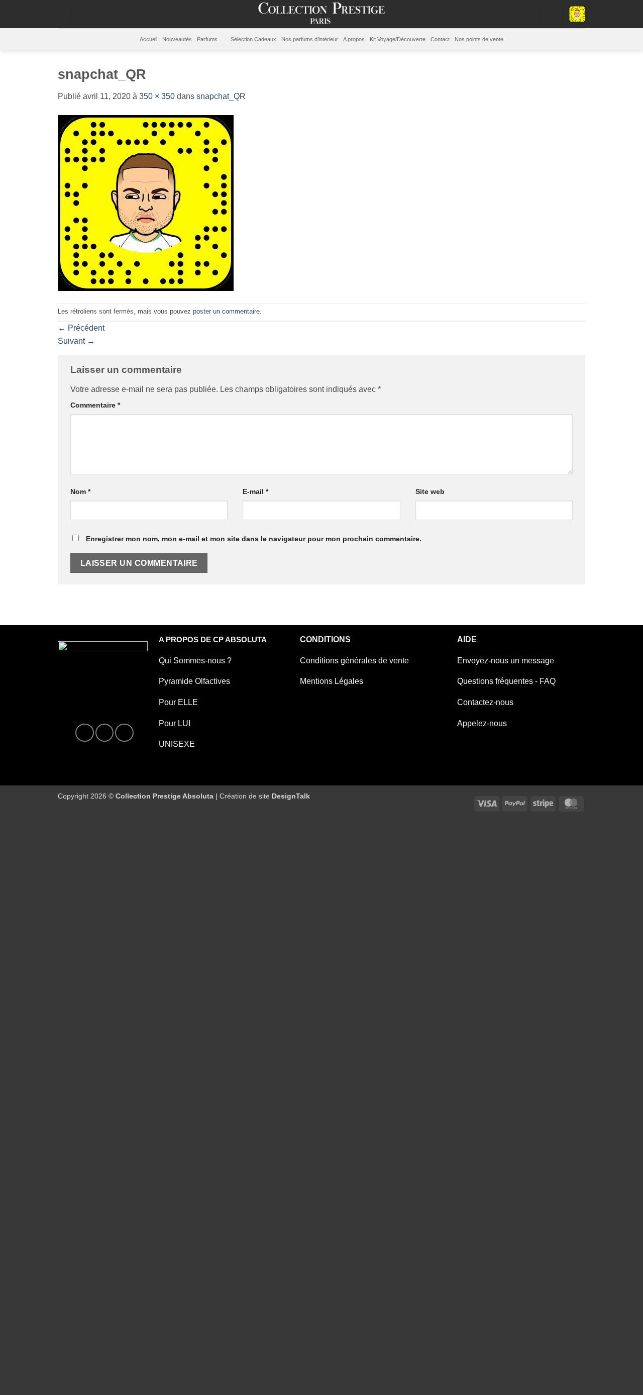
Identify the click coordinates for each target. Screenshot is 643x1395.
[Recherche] (61, 14)
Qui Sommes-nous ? (195, 660)
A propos (354, 39)
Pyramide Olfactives (194, 681)
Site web (430, 491)
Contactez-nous (485, 702)
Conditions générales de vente (354, 660)
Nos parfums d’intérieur (309, 39)
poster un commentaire (226, 311)
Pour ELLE (178, 702)
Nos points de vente (479, 39)
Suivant (76, 341)
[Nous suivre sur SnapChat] (124, 733)
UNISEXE (177, 744)
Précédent (81, 328)
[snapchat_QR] (146, 202)
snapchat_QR (221, 96)
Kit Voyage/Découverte (397, 39)
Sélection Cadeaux (253, 39)
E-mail (255, 491)
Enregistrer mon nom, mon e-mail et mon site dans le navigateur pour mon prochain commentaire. (253, 539)
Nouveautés (177, 39)
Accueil (148, 39)
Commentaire (95, 405)
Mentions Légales (331, 681)
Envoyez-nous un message (505, 660)
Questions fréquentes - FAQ (506, 681)
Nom (80, 491)
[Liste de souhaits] (529, 14)
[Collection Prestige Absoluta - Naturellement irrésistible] (322, 14)
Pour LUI (174, 723)
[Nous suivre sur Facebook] (84, 733)
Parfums (207, 39)
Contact (440, 39)
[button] (551, 14)
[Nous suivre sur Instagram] (104, 733)
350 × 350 (157, 96)
